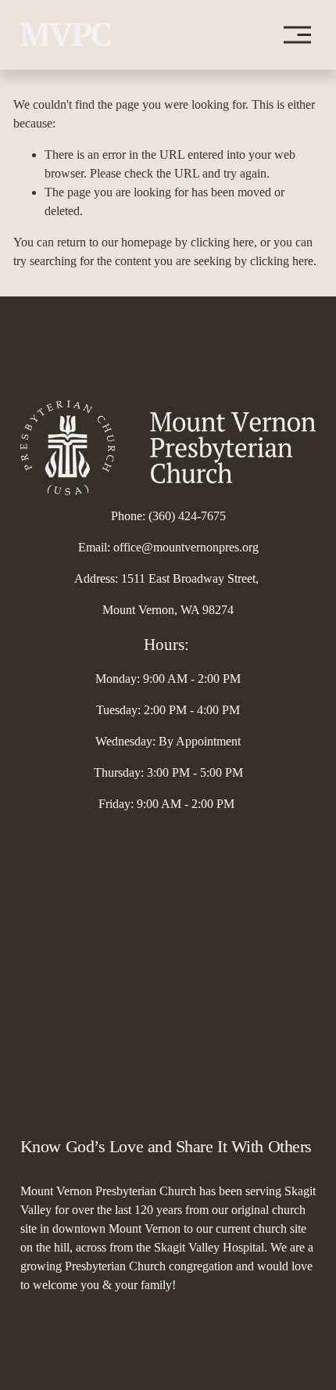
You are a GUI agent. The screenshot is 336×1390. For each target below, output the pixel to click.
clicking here (222, 242)
